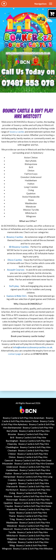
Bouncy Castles (15, 236)
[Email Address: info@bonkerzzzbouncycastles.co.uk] (28, 53)
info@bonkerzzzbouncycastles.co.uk (32, 347)
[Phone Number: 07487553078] (28, 83)
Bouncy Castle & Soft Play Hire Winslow (33, 548)
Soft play (14, 286)
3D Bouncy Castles (19, 246)
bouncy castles (17, 131)
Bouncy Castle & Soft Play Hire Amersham (23, 417)
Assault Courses (16, 269)
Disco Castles (15, 259)
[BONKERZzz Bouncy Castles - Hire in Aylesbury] (28, 30)
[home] (4, 3)
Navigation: (40, 3)
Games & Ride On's (16, 295)
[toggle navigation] (50, 3)
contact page (14, 353)
